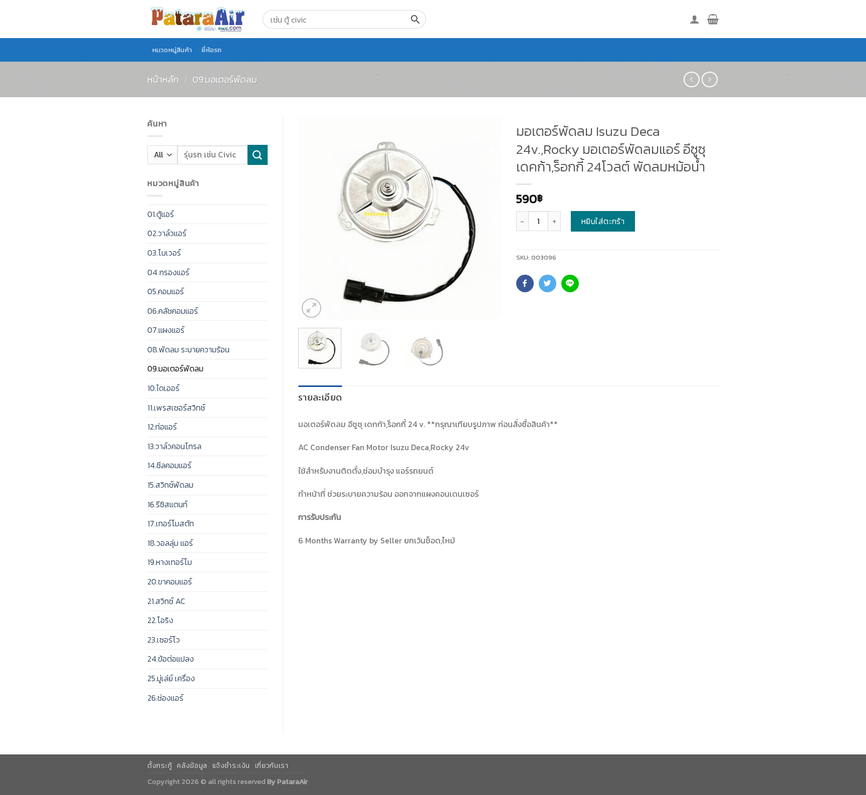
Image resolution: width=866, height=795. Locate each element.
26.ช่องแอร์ (165, 698)
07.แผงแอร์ (165, 330)
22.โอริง (160, 620)
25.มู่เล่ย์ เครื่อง (171, 678)
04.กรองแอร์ (168, 272)
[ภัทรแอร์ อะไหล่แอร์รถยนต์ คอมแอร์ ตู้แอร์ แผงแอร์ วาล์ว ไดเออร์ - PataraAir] (197, 19)
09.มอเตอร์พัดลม (224, 79)
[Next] (484, 218)
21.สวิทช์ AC (166, 601)
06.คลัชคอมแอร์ (172, 311)
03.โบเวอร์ (164, 253)
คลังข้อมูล (192, 765)
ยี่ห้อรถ (211, 50)
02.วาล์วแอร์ (166, 233)
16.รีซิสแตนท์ (167, 504)
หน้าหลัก (163, 79)
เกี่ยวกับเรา (272, 765)
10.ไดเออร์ (163, 388)
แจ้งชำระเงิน (231, 765)
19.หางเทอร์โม (169, 562)
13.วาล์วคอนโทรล (174, 446)
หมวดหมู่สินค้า (172, 50)
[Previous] (315, 218)
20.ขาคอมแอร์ (169, 581)
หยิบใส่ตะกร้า (603, 221)
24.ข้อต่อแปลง (170, 659)
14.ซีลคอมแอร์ (169, 465)
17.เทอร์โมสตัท (170, 523)
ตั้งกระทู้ (159, 765)
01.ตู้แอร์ (160, 214)
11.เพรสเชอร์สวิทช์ (176, 408)
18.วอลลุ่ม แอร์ (170, 543)
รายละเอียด (320, 397)
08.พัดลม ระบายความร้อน (188, 349)
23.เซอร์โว (163, 640)
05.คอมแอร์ (165, 291)
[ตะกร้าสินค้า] (713, 19)
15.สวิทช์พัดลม (170, 485)
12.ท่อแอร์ (162, 427)
